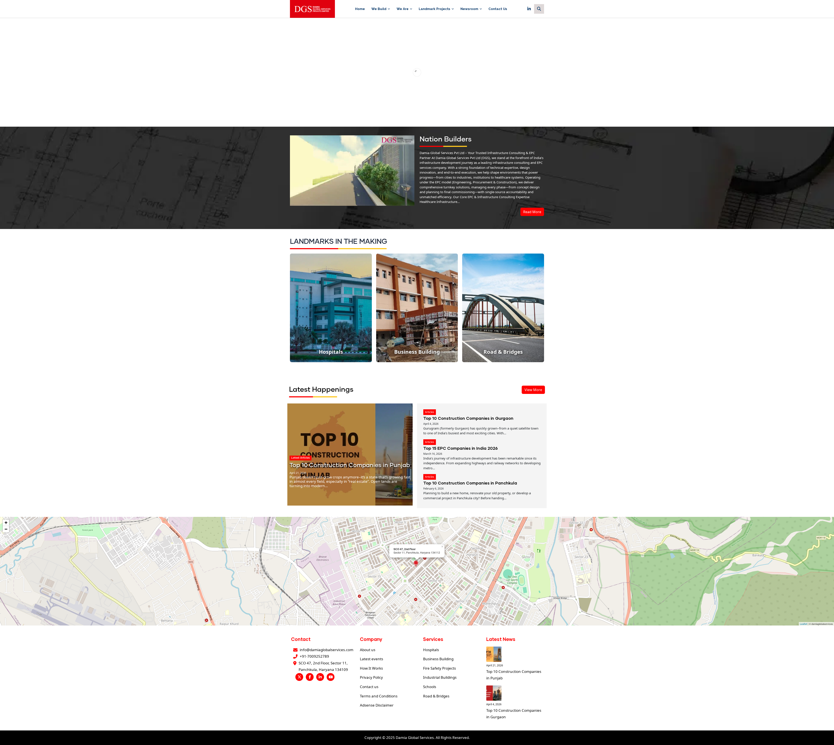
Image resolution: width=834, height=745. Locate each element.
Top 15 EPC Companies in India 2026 (460, 448)
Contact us (369, 686)
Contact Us (497, 9)
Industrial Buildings (440, 677)
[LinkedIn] (529, 9)
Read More (532, 211)
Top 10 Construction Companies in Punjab (350, 465)
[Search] (539, 9)
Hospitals (431, 649)
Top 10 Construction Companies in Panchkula (470, 482)
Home (360, 9)
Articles (429, 412)
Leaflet (803, 624)
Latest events (371, 658)
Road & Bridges (436, 696)
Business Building (438, 658)
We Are (403, 9)
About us (367, 649)
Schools (429, 686)
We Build (378, 9)
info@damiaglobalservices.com (326, 649)
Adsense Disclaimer (377, 705)
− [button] (6, 529)
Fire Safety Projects (439, 668)
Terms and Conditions (378, 696)
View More (533, 389)
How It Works (371, 668)
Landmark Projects (434, 9)
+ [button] (6, 522)
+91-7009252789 (314, 656)
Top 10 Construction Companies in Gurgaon (468, 418)
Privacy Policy (371, 677)
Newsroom (469, 9)
